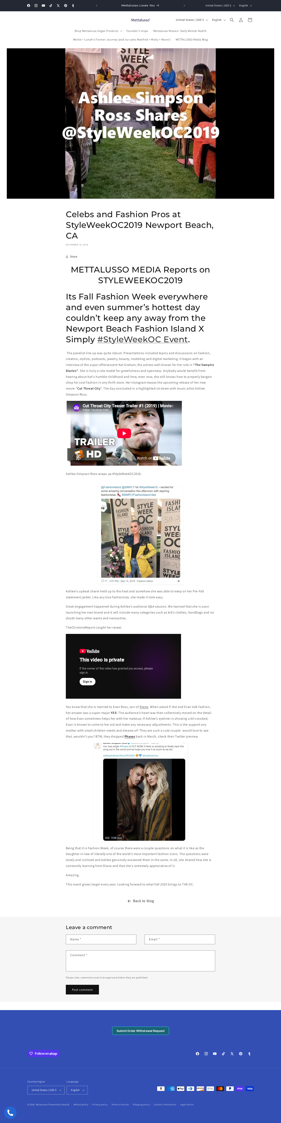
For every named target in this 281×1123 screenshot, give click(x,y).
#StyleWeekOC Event (142, 339)
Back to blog (143, 900)
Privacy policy (99, 1104)
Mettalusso (42, 1104)
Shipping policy (141, 1104)
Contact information (165, 1104)
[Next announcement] (184, 5)
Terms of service (120, 1104)
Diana (144, 707)
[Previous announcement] (96, 5)
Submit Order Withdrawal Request (141, 1031)
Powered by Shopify (59, 1104)
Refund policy (81, 1104)
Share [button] (74, 256)
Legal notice (186, 1104)
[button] (98, 31)
